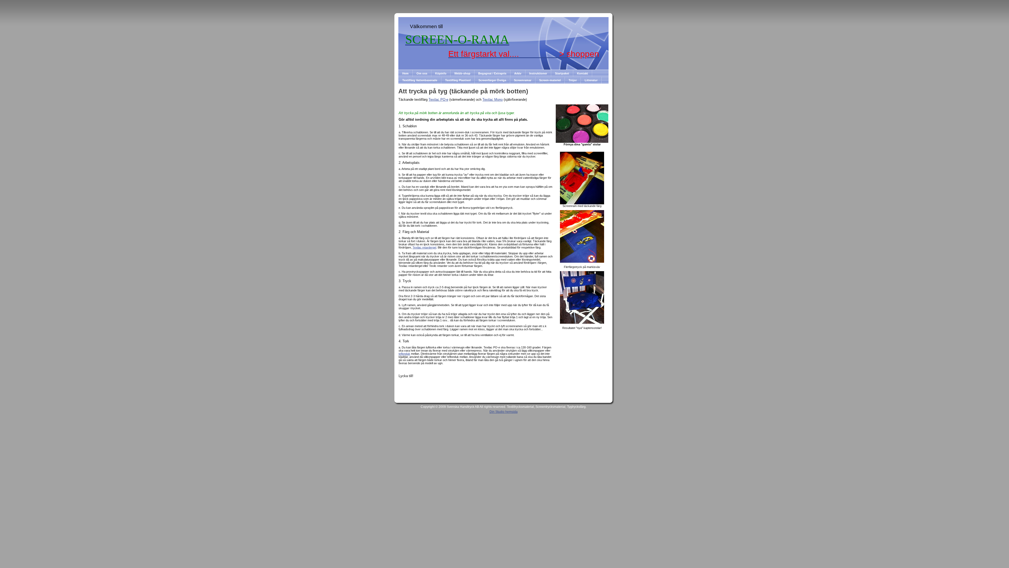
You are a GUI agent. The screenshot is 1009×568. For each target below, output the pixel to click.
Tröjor (573, 80)
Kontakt (582, 73)
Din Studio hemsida (504, 412)
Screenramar (522, 80)
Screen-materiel (550, 80)
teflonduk (404, 353)
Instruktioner (538, 73)
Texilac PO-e (438, 100)
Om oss (421, 73)
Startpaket (562, 73)
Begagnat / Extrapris (492, 73)
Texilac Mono (492, 100)
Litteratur (591, 80)
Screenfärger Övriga (492, 80)
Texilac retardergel (424, 247)
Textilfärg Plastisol (458, 80)
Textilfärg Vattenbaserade (419, 80)
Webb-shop (462, 73)
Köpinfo (440, 73)
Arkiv (517, 73)
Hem (405, 73)
